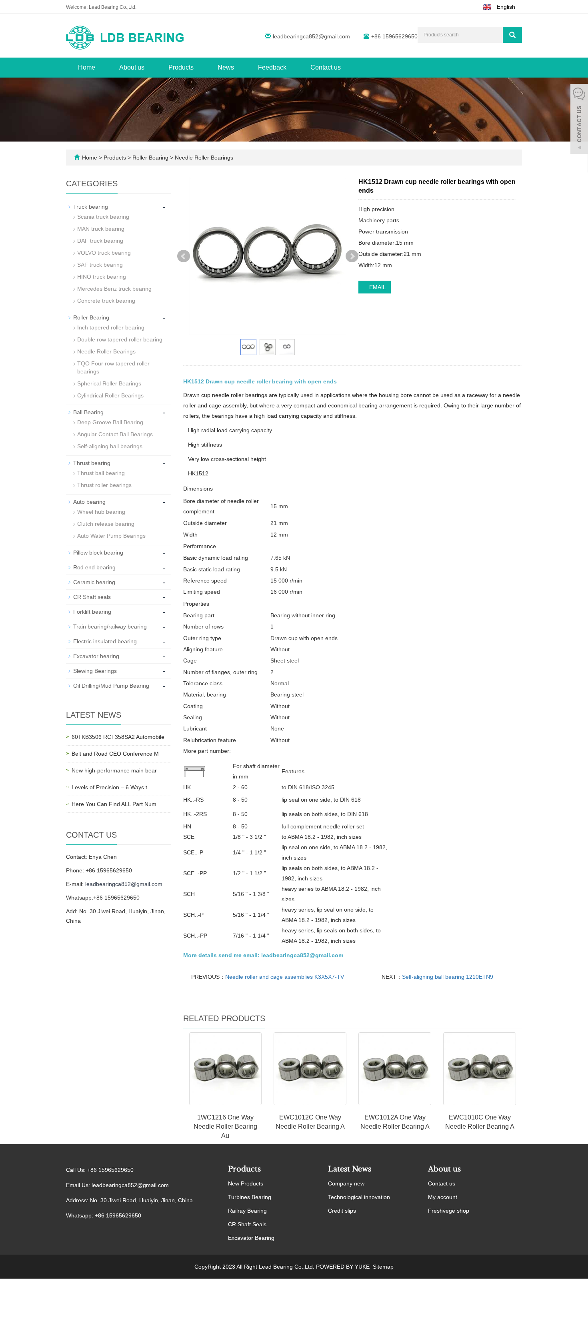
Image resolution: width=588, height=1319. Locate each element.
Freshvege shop (448, 1210)
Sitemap (383, 1266)
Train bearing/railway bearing (110, 626)
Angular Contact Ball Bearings (115, 434)
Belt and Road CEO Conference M (115, 753)
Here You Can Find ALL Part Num (114, 804)
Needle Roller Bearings (203, 157)
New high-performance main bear (114, 770)
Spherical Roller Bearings (109, 383)
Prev (183, 256)
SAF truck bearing (100, 264)
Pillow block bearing (98, 552)
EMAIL (377, 287)
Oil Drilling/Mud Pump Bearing (111, 685)
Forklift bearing (92, 612)
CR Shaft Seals (247, 1224)
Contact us (325, 67)
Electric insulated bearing (105, 641)
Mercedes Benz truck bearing (114, 288)
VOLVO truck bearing (104, 252)
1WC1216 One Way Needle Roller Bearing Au (225, 1126)
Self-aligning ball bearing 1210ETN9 (447, 977)
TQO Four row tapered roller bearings (113, 367)
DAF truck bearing (100, 240)
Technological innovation (359, 1197)
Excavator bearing (96, 656)
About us (131, 67)
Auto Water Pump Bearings (111, 536)
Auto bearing (89, 502)
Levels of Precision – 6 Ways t (109, 787)
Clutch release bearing (105, 524)
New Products (245, 1183)
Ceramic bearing (94, 582)
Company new (346, 1183)
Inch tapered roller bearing (110, 327)
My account (442, 1197)
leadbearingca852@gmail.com (311, 36)
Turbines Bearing (249, 1197)
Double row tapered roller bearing (119, 339)
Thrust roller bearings (104, 485)
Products (181, 67)
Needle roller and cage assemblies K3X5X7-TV (284, 977)
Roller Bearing (150, 157)
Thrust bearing (91, 463)
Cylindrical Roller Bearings (110, 395)
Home (86, 67)
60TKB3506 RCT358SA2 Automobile (118, 737)
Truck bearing (90, 207)
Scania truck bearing (103, 217)
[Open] (579, 120)
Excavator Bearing (251, 1238)
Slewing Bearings (95, 671)
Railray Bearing (247, 1210)
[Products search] (512, 35)
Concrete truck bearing (106, 300)
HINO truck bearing (101, 276)
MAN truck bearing (100, 228)
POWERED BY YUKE (343, 1266)
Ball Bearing (88, 412)
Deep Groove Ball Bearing (110, 422)
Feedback (272, 67)
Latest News (349, 1169)
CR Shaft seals (92, 597)
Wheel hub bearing (101, 512)
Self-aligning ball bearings (109, 446)
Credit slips (342, 1210)
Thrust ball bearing (101, 473)
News (226, 67)
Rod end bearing (94, 567)
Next (352, 256)
